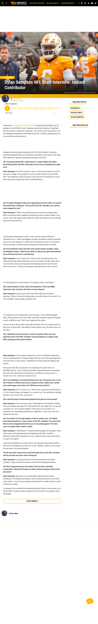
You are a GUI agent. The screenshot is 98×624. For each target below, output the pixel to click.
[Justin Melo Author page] (5, 98)
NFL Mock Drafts (53, 3)
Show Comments (32, 501)
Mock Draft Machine (37, 3)
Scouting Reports (67, 3)
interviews (75, 108)
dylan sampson (77, 117)
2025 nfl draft (76, 113)
